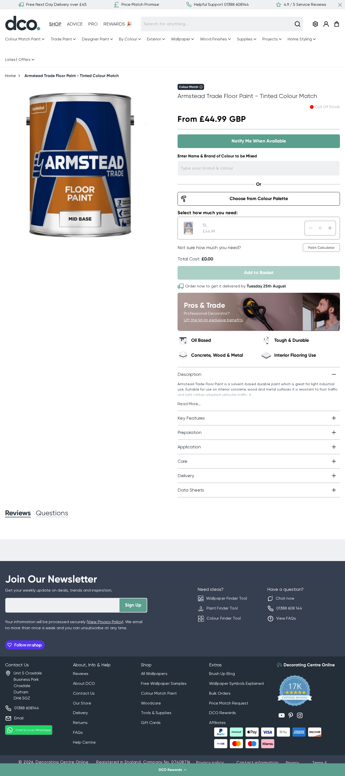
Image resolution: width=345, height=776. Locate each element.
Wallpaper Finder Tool (226, 598)
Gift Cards (151, 722)
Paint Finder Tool (222, 608)
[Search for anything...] (297, 24)
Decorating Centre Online (62, 762)
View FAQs (286, 618)
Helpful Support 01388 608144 (221, 4)
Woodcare (151, 703)
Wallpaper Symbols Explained (236, 683)
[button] (172, 769)
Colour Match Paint (159, 693)
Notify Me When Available (259, 141)
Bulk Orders (220, 693)
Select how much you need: (208, 212)
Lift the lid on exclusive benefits (213, 320)
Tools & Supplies (156, 712)
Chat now (285, 598)
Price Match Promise (140, 4)
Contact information (257, 762)
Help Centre (84, 742)
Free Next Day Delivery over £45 (56, 4)
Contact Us (84, 693)
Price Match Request (228, 703)
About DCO (84, 683)
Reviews (80, 673)
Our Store (82, 703)
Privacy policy (210, 762)
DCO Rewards (222, 712)
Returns (80, 722)
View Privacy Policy (105, 621)
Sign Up (133, 605)
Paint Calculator (321, 248)
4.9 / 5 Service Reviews (305, 4)
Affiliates (217, 722)
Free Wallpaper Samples (163, 683)
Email (18, 718)
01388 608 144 (289, 608)
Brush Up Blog (222, 673)
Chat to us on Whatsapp (33, 730)
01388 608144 (26, 708)
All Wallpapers (154, 673)
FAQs (78, 732)
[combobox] (222, 24)
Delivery (80, 712)
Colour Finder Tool (223, 618)
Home (10, 75)
